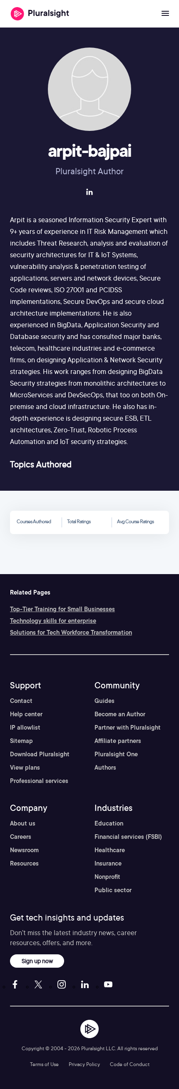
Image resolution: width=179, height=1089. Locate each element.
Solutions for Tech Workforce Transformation (71, 632)
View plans (25, 767)
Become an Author (119, 714)
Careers (20, 836)
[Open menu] (165, 14)
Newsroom (24, 850)
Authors (105, 767)
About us (22, 823)
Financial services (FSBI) (128, 836)
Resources (24, 863)
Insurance (108, 863)
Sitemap (21, 741)
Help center (26, 714)
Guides (104, 701)
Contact (21, 701)
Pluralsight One (116, 754)
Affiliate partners (117, 741)
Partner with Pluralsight (127, 727)
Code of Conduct (129, 1064)
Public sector (113, 890)
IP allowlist (25, 727)
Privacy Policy (84, 1064)
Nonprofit (107, 876)
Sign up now (37, 961)
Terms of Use (44, 1064)
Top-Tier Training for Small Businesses (62, 609)
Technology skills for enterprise (53, 620)
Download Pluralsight (40, 754)
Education (108, 823)
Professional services (39, 781)
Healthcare (109, 850)
